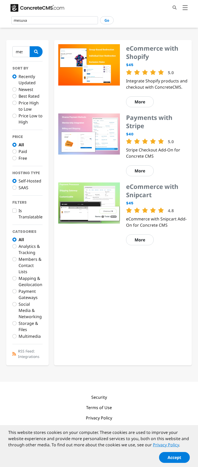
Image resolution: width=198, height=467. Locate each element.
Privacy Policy (99, 418)
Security (99, 397)
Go (106, 20)
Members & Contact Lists (30, 265)
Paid (23, 151)
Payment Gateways (28, 294)
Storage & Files (28, 326)
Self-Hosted (30, 181)
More (140, 102)
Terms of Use (99, 407)
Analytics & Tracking (29, 249)
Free (23, 158)
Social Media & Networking (30, 310)
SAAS (23, 187)
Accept (174, 457)
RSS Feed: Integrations (28, 354)
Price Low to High (31, 119)
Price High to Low (29, 106)
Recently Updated (27, 80)
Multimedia (30, 336)
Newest (26, 89)
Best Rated (29, 96)
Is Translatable (31, 214)
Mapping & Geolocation (30, 281)
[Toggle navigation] (185, 8)
